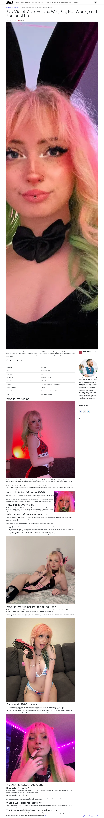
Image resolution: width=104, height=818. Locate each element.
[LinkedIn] (88, 411)
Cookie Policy (48, 815)
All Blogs (8, 7)
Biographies (15, 7)
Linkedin (81, 400)
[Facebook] (80, 411)
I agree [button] (95, 815)
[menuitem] (17, 2)
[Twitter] (84, 411)
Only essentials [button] (87, 815)
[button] (95, 2)
